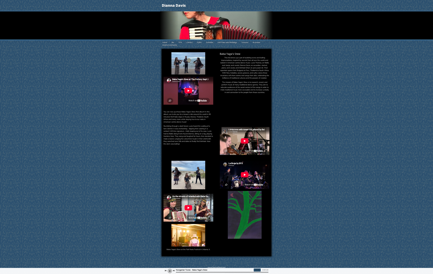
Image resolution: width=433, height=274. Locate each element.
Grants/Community (169, 45)
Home (164, 42)
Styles (199, 42)
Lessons (245, 42)
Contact (189, 42)
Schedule (209, 42)
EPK (180, 42)
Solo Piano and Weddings (227, 42)
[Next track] (174, 271)
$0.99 (257, 270)
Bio (173, 42)
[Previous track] (166, 271)
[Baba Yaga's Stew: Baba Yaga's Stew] (232, 117)
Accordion (256, 42)
